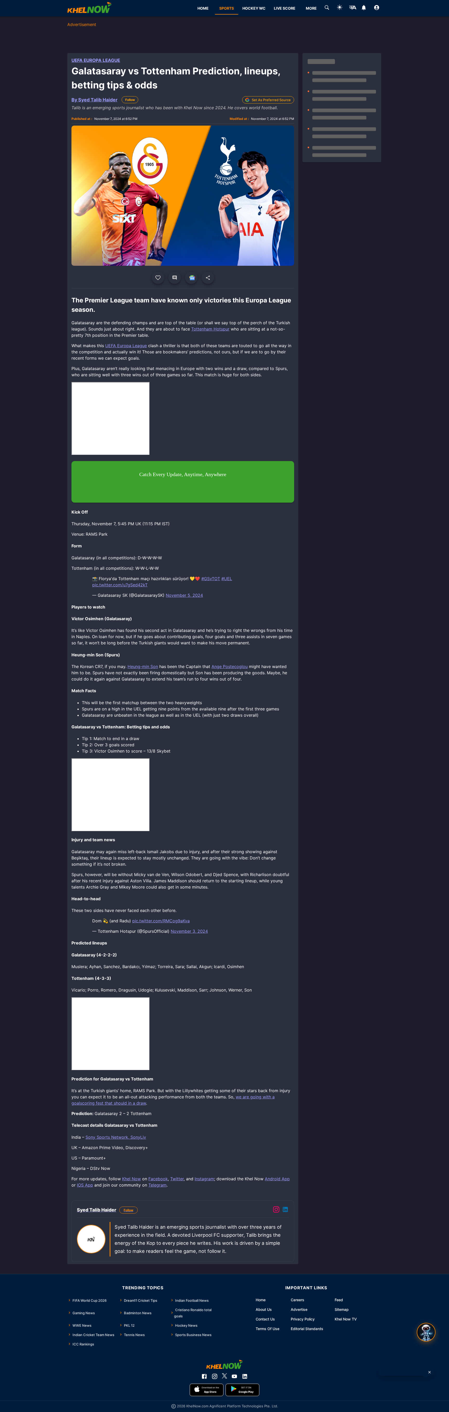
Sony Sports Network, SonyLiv (115, 1137)
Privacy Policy (303, 1319)
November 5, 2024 (184, 595)
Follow (130, 100)
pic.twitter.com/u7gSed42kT (120, 584)
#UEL (226, 578)
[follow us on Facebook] (204, 1376)
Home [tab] (203, 8)
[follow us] (191, 277)
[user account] (377, 8)
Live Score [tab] (284, 8)
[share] (208, 277)
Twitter (177, 1178)
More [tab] (311, 8)
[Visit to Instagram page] (276, 1210)
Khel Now (131, 1178)
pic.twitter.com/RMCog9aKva (161, 920)
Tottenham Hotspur (210, 329)
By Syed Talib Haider (94, 99)
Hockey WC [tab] (254, 8)
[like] (158, 277)
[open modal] (426, 1332)
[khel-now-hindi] (352, 8)
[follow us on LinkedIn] (245, 1376)
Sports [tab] (226, 8)
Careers (297, 1300)
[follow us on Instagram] (215, 1376)
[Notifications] (364, 8)
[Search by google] (327, 8)
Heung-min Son (143, 666)
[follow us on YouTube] (234, 1376)
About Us (264, 1309)
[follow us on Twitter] (224, 1376)
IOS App (85, 1185)
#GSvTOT (210, 578)
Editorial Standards (307, 1328)
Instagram (204, 1178)
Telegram (157, 1185)
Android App (277, 1178)
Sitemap (342, 1309)
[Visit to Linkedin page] (285, 1210)
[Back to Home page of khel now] (89, 8)
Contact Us (265, 1319)
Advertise (299, 1309)
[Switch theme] (339, 8)
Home (261, 1300)
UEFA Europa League (95, 60)
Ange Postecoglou (230, 666)
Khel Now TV (346, 1319)
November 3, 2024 (189, 931)
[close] (429, 1372)
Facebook (158, 1178)
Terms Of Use (267, 1328)
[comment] (174, 277)
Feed (339, 1300)
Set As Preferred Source (271, 100)
